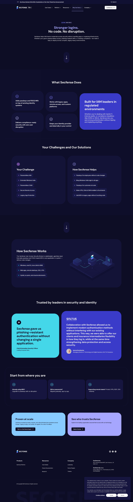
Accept (111, 495)
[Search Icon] (113, 2)
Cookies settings (100, 495)
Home (64, 22)
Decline (122, 495)
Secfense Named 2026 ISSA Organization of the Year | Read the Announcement (42, 2)
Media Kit (44, 471)
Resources (45, 461)
